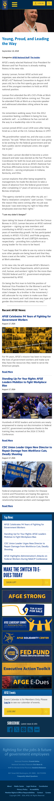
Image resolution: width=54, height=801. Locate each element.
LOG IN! (11, 711)
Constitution (43, 786)
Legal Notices (31, 786)
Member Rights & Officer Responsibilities (20, 793)
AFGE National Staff (20, 57)
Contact (40, 793)
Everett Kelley (34, 761)
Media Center (19, 786)
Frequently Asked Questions (27, 776)
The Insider (35, 57)
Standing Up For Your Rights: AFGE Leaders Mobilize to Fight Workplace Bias (24, 382)
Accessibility (34, 789)
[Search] (49, 3)
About (9, 786)
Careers (48, 793)
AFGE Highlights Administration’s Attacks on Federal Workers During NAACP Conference (25, 557)
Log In (7, 702)
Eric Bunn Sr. (37, 765)
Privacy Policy (22, 789)
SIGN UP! (11, 582)
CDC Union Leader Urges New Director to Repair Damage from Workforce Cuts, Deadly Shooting (27, 451)
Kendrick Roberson (39, 768)
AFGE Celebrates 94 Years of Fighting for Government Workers (24, 526)
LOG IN (41, 3)
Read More (7, 372)
